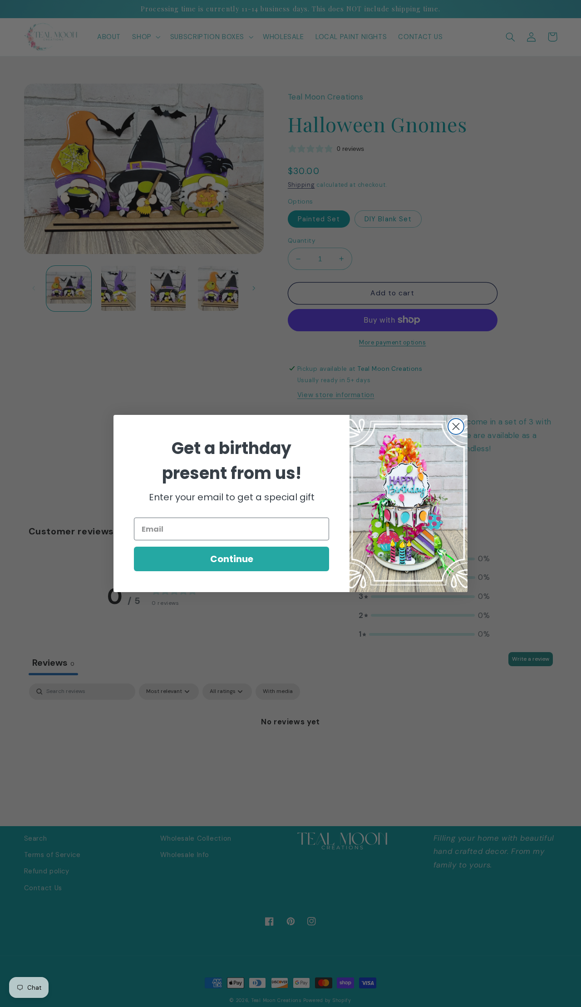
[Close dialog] (456, 426)
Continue (231, 559)
